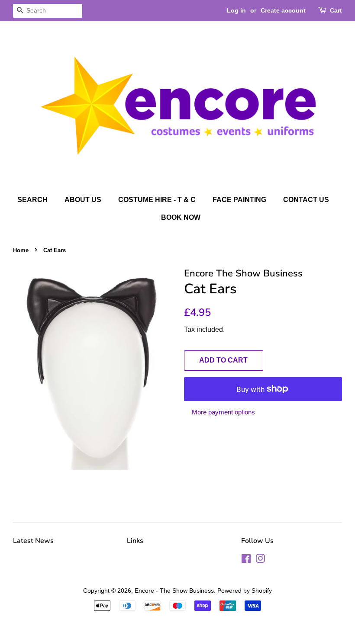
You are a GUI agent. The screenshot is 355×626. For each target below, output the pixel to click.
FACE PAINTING (239, 199)
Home (21, 250)
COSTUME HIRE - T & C (157, 199)
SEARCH (32, 199)
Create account (283, 10)
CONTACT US (306, 199)
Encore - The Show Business (174, 590)
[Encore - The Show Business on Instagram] (260, 560)
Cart (336, 10)
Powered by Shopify (244, 590)
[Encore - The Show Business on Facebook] (246, 560)
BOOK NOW (180, 217)
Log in (236, 10)
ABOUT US (83, 199)
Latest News (33, 541)
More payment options (223, 412)
